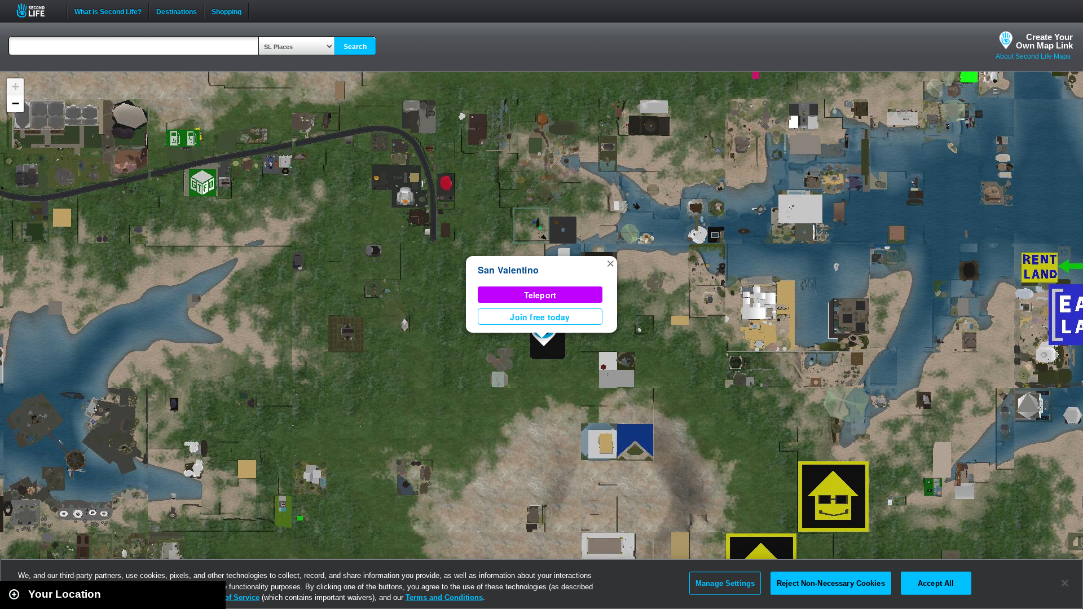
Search (355, 47)
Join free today (540, 317)
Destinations (176, 11)
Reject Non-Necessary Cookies (831, 583)
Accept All (936, 583)
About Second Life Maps (1033, 56)
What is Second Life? (108, 11)
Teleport (540, 295)
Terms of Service (230, 597)
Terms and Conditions (444, 597)
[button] (610, 263)
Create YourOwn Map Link (1044, 41)
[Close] (1065, 583)
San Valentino (508, 269)
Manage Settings (725, 583)
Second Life (37, 10)
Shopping (226, 11)
